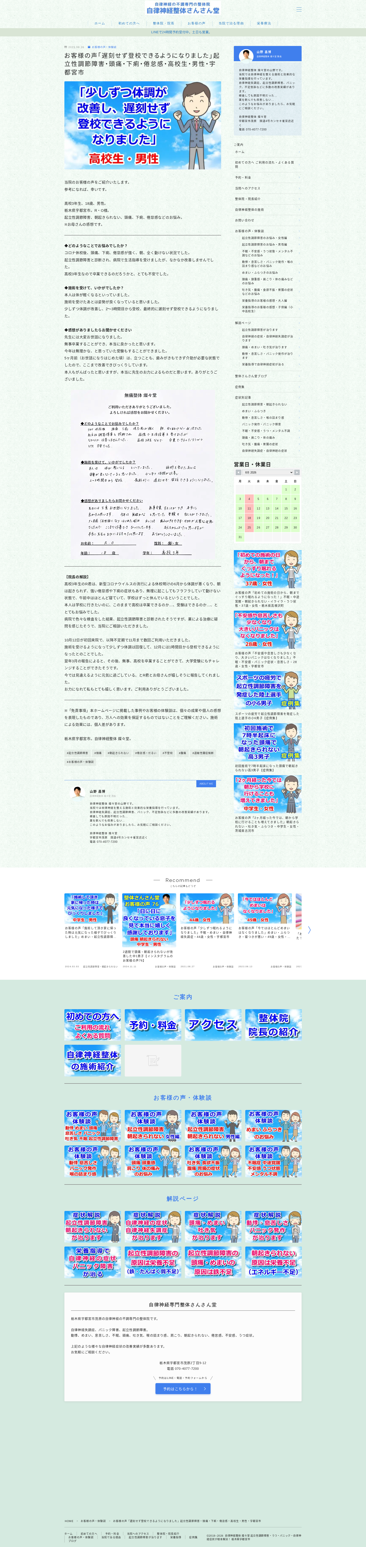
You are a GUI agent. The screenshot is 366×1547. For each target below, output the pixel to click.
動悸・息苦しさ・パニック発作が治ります (267, 355)
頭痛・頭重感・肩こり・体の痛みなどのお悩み (267, 281)
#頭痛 (98, 753)
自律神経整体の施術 (249, 209)
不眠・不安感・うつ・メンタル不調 (266, 430)
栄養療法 (264, 23)
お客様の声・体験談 (104, 47)
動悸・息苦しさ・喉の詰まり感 (263, 417)
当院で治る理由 (231, 23)
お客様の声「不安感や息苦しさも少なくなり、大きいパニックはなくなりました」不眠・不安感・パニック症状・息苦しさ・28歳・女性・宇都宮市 (266, 660)
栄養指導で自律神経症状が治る (263, 364)
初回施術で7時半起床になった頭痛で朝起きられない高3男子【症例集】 (266, 768)
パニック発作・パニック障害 (261, 424)
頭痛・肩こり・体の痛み (258, 437)
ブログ (72, 1541)
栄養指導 (176, 1537)
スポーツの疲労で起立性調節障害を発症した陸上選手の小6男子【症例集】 (267, 716)
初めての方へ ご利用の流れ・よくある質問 (264, 164)
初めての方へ (129, 23)
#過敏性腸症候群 (203, 753)
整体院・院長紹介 (248, 199)
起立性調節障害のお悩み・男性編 (264, 244)
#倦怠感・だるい (146, 753)
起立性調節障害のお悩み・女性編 (264, 237)
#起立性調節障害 (77, 753)
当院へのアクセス (248, 188)
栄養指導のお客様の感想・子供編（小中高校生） (267, 309)
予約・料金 (243, 177)
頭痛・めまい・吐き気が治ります (264, 347)
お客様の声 (197, 23)
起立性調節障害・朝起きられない (264, 404)
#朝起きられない (118, 753)
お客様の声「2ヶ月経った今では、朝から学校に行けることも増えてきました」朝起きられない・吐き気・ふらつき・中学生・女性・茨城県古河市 (267, 824)
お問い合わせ (244, 220)
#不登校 (168, 753)
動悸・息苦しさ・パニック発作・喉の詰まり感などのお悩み (267, 263)
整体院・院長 (164, 23)
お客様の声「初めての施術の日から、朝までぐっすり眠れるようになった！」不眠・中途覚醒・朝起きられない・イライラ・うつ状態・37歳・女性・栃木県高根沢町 (267, 599)
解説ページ (243, 323)
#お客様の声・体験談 (80, 762)
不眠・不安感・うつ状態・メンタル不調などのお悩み (267, 253)
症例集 (240, 387)
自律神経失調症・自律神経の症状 (264, 450)
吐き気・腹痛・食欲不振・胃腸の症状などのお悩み (267, 291)
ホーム (99, 23)
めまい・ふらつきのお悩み (260, 272)
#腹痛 (182, 753)
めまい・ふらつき (254, 411)
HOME (69, 1521)
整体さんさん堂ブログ (251, 376)
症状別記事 (243, 397)
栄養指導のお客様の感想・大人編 (264, 300)
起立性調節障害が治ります (260, 329)
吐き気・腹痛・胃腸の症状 (260, 444)
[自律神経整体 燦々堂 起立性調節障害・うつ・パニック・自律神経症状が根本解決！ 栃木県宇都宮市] (183, 8)
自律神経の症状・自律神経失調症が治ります (267, 338)
